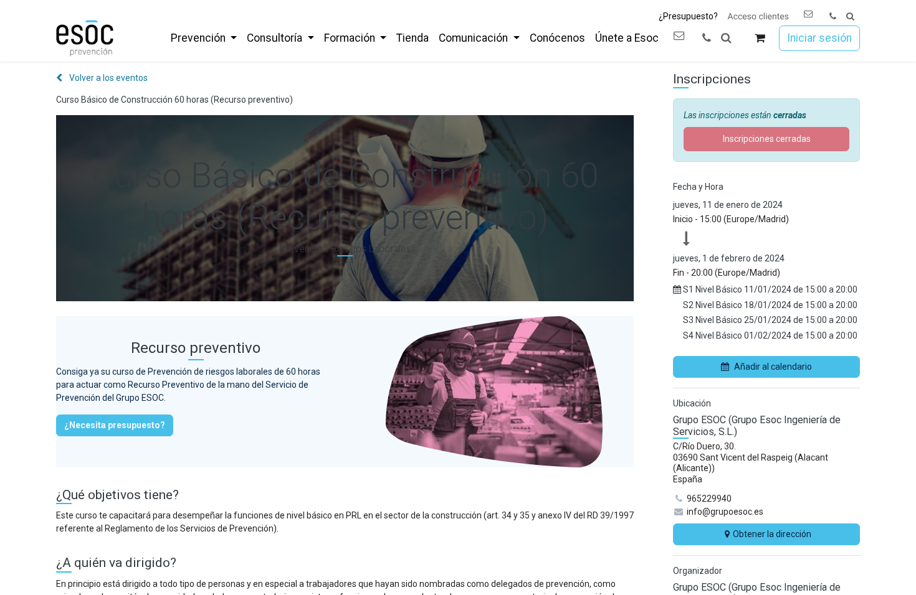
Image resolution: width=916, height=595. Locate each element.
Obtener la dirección (772, 534)
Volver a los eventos (107, 78)
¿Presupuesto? (688, 16)
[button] (850, 16)
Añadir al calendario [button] (773, 367)
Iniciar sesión (819, 38)
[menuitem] (204, 38)
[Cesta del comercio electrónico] (760, 38)
